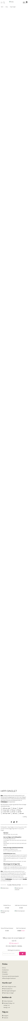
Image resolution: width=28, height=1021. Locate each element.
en (23, 2)
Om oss (4, 968)
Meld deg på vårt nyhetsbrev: (14, 950)
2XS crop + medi (6, 808)
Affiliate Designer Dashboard (9, 978)
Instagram (6, 1015)
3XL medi (22, 813)
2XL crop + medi (6, 813)
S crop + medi (6, 810)
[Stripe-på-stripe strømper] (7, 918)
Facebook (6, 1018)
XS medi (21, 808)
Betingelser (4, 972)
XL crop (13, 811)
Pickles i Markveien (8, 1001)
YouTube (25, 879)
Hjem (2, 7)
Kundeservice (5, 970)
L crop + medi (6, 811)
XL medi (19, 811)
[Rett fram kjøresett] (21, 918)
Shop (7, 7)
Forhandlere (5, 974)
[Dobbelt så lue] (7, 895)
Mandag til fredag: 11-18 (9, 1003)
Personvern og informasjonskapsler (10, 976)
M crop (13, 810)
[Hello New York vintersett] (21, 895)
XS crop (14, 808)
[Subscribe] (22, 953)
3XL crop (15, 813)
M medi (19, 810)
